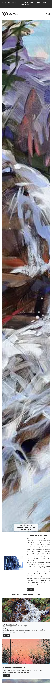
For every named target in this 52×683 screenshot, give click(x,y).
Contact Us (30, 589)
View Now (6, 635)
